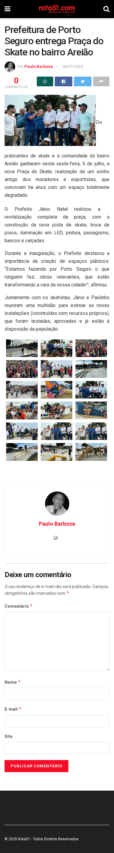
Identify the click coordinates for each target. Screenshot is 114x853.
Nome (13, 682)
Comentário (19, 606)
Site (8, 736)
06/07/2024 (73, 66)
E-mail (13, 709)
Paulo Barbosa (38, 66)
